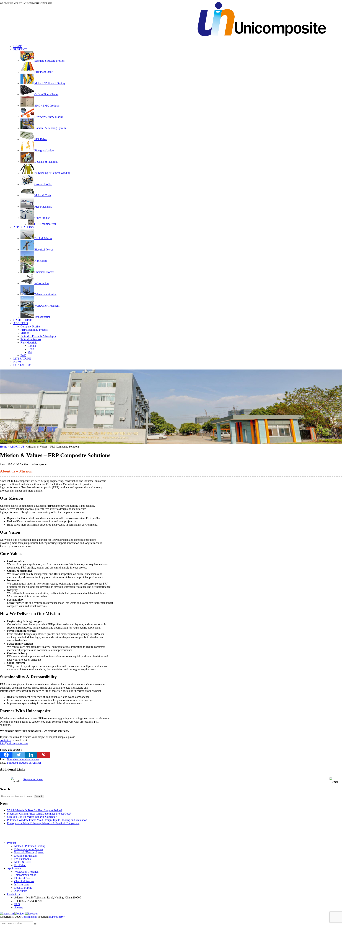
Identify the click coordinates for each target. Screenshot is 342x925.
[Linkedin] (31, 755)
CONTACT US (22, 364)
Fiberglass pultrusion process (23, 759)
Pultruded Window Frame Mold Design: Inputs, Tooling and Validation (47, 819)
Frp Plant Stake (23, 858)
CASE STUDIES (23, 320)
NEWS (17, 361)
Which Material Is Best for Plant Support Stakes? (34, 810)
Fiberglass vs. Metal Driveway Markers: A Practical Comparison (43, 823)
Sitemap (18, 907)
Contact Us (13, 894)
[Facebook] (6, 755)
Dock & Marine (23, 887)
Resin (31, 348)
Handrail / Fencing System (29, 852)
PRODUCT (20, 49)
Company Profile (30, 326)
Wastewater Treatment (26, 871)
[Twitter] (18, 755)
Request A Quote (33, 779)
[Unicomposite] (261, 40)
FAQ (23, 355)
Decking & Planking (25, 855)
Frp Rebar (20, 865)
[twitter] (19, 913)
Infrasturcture (21, 884)
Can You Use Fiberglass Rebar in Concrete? (32, 816)
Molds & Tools (22, 862)
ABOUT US (20, 323)
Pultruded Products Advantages (38, 336)
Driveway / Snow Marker (28, 849)
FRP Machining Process (34, 329)
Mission (24, 332)
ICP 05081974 (57, 916)
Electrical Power (23, 878)
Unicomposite (29, 916)
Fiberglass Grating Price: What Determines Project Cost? (39, 813)
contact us (5, 740)
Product (11, 842)
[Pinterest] (43, 755)
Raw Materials (28, 342)
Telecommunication (25, 874)
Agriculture (20, 890)
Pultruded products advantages (24, 762)
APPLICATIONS (23, 227)
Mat (30, 352)
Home (3, 446)
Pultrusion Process (30, 339)
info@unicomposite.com (176, 5)
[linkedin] (7, 913)
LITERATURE (22, 358)
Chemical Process (24, 881)
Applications (14, 868)
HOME (17, 46)
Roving (32, 345)
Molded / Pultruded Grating (29, 846)
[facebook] (31, 913)
